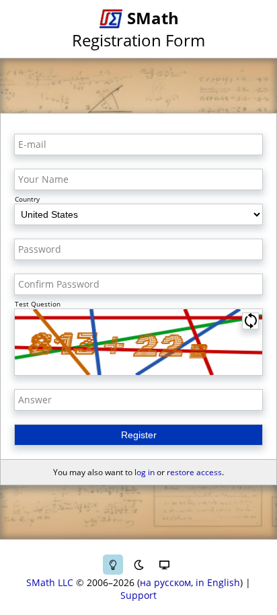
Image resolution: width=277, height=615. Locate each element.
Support (138, 595)
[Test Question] (138, 342)
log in (144, 472)
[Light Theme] (113, 565)
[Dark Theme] (138, 565)
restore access (194, 472)
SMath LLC (49, 582)
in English (218, 582)
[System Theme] (164, 565)
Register (139, 434)
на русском (165, 582)
